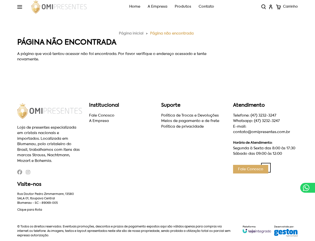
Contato (206, 6)
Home (134, 6)
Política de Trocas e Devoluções (190, 115)
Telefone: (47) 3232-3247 (254, 115)
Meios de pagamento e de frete (190, 121)
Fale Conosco (101, 115)
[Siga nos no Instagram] (28, 173)
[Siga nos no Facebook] (19, 173)
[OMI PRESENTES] (59, 6)
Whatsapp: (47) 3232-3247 (256, 121)
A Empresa (157, 6)
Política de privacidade (182, 126)
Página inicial (131, 33)
